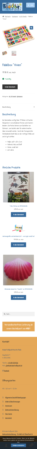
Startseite (8, 16)
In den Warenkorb (10, 87)
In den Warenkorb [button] (18, 214)
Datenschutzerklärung (12, 410)
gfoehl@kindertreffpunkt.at (14, 365)
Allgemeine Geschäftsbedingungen (15, 397)
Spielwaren (15, 16)
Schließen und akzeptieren (18, 445)
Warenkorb (8, 418)
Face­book (6, 371)
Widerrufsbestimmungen (12, 401)
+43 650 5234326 (13, 363)
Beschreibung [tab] (6, 107)
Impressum (8, 406)
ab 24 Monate (23, 16)
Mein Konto (8, 414)
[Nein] (35, 442)
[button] (31, 27)
